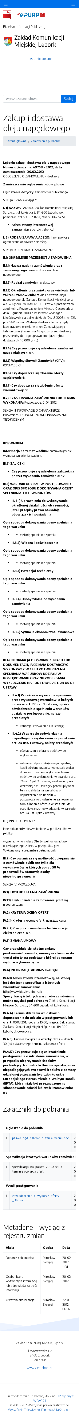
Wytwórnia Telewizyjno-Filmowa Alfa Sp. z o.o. (39, 1410)
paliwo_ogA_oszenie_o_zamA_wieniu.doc (40, 1138)
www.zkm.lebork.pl (39, 1368)
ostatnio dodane (40, 58)
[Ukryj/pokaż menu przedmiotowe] (5, 4)
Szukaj (68, 99)
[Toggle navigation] (73, 4)
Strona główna (17, 141)
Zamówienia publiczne (46, 141)
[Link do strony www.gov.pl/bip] (9, 14)
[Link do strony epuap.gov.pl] (31, 14)
